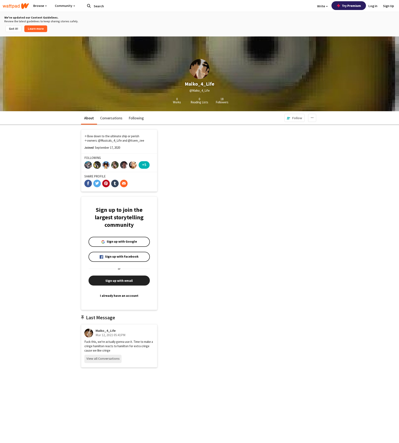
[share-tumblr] (115, 183)
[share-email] (124, 183)
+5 (144, 164)
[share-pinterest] (106, 183)
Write (321, 6)
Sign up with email (119, 280)
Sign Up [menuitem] (388, 6)
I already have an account (119, 295)
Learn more (36, 29)
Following (136, 118)
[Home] (16, 6)
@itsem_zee (136, 140)
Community (64, 6)
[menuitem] (294, 118)
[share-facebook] (88, 183)
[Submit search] (89, 5)
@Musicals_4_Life (110, 140)
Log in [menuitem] (372, 6)
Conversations (111, 118)
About (89, 118)
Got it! (13, 29)
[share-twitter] (97, 183)
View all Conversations (102, 358)
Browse (39, 6)
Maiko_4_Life (106, 330)
